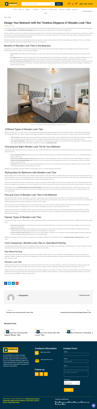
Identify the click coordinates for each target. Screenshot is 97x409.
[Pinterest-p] (46, 374)
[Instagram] (37, 374)
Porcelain (36, 9)
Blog (46, 13)
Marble (68, 9)
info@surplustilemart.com (47, 359)
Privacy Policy (30, 400)
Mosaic (27, 9)
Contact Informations (14, 402)
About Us (21, 9)
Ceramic (43, 9)
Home (15, 9)
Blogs (9, 17)
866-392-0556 (86, 4)
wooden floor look (51, 142)
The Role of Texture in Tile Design (78, 333)
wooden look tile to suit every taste (73, 237)
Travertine (62, 9)
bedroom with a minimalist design (20, 160)
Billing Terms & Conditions (18, 400)
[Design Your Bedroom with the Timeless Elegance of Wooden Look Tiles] (5, 283)
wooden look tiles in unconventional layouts (30, 187)
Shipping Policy (30, 398)
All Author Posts (85, 295)
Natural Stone (53, 9)
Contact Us (75, 9)
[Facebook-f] (41, 374)
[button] (52, 4)
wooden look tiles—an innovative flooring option (20, 30)
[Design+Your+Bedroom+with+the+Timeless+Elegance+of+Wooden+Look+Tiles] (9, 283)
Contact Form (70, 348)
